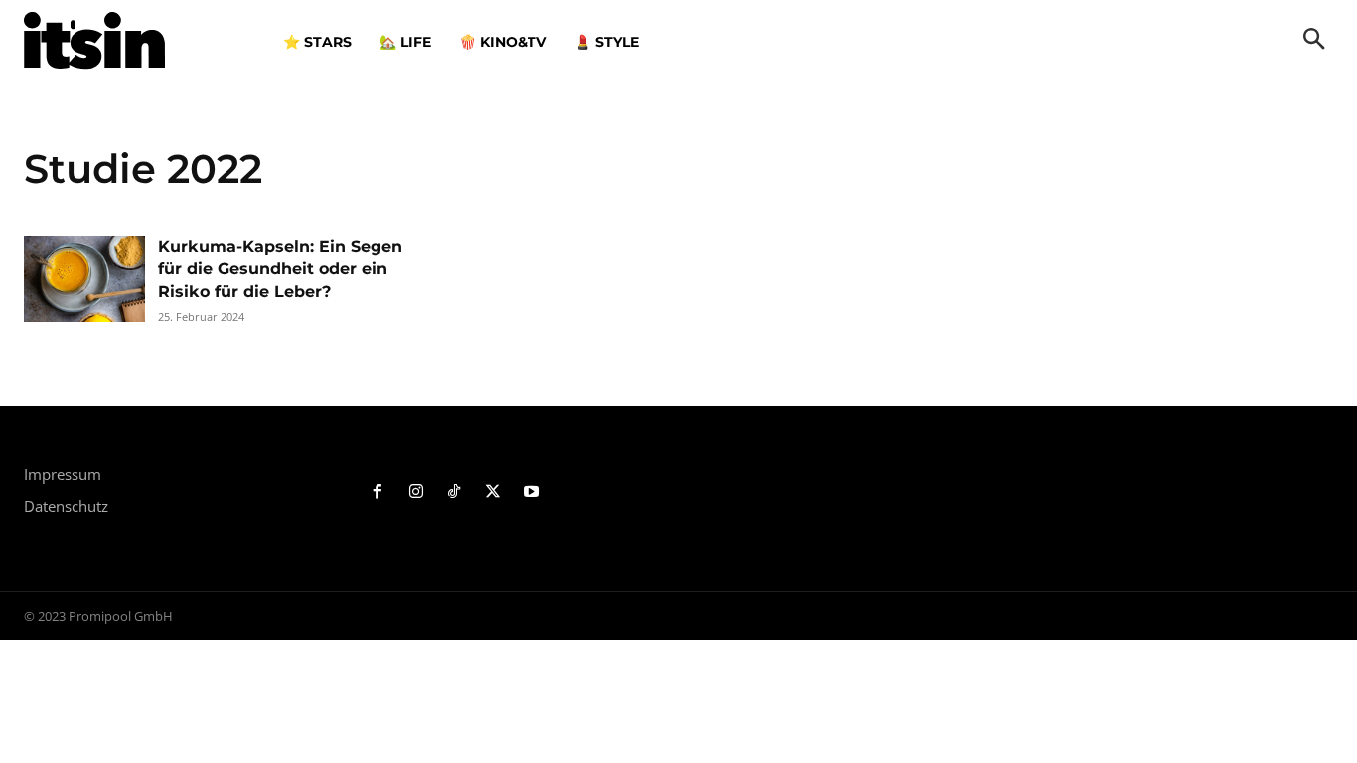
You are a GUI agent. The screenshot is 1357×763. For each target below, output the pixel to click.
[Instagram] (415, 492)
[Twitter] (493, 492)
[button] (1314, 41)
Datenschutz (66, 506)
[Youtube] (532, 492)
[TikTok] (454, 492)
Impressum (62, 474)
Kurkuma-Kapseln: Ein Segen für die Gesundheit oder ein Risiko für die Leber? (280, 269)
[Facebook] (378, 492)
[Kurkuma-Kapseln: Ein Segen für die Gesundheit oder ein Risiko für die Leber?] (84, 279)
